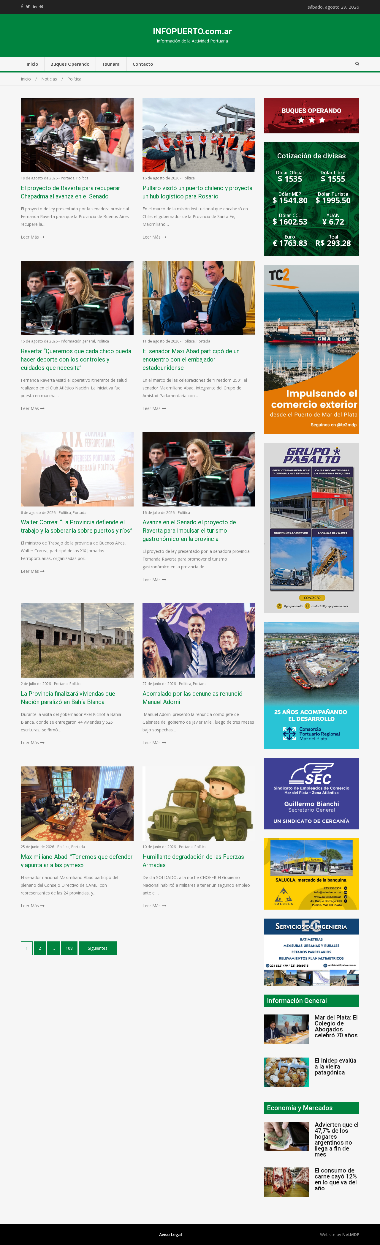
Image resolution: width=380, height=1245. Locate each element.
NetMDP (350, 1234)
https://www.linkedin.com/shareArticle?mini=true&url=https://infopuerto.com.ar (35, 6)
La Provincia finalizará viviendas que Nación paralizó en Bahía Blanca (68, 698)
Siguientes (97, 948)
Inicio (32, 64)
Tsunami (111, 64)
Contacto (143, 64)
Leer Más (30, 237)
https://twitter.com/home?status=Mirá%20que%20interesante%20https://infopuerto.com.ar (28, 6)
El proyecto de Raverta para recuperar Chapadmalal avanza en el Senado (70, 192)
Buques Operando (70, 64)
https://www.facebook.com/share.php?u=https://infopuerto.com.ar (22, 6)
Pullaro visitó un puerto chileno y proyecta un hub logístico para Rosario (197, 192)
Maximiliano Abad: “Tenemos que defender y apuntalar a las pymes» (77, 861)
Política (82, 178)
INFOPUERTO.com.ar (192, 31)
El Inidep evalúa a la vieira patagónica (336, 1066)
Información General (297, 1000)
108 (69, 948)
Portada (68, 178)
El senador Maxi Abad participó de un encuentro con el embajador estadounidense (191, 359)
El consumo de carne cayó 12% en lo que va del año (336, 1179)
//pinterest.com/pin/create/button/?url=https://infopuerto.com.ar (41, 6)
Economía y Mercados (300, 1108)
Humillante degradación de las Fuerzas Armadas (193, 861)
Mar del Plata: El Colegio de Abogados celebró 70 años (336, 1026)
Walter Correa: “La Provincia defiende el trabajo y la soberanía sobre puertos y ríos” (76, 526)
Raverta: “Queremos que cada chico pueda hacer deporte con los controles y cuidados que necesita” (76, 359)
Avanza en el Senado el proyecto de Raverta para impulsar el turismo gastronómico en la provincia (189, 530)
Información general (78, 341)
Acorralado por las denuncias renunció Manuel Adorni (192, 698)
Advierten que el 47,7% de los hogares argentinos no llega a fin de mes (337, 1139)
